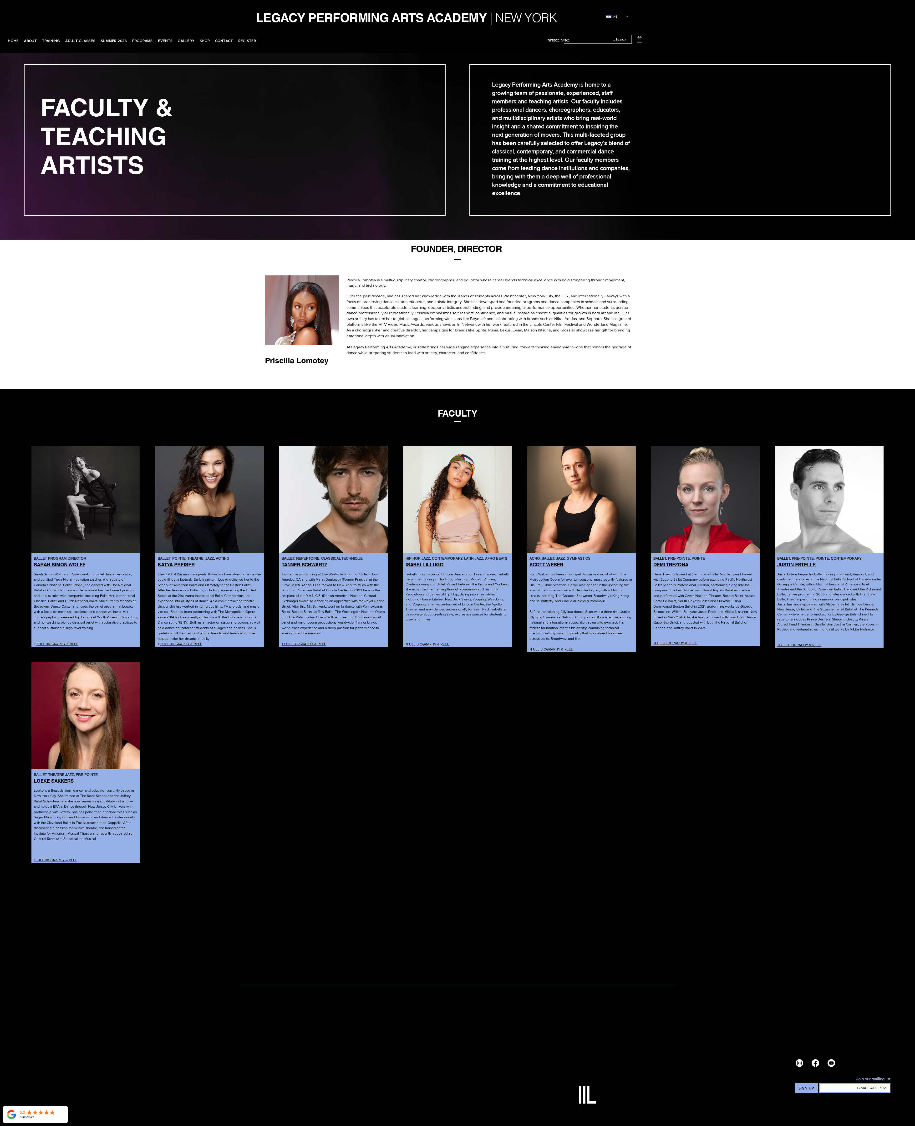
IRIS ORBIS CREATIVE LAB (867, 1103)
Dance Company (522, 1044)
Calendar (515, 1082)
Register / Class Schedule (531, 1057)
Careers (578, 1019)
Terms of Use (583, 1063)
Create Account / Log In (529, 1063)
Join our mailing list (873, 1078)
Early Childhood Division (529, 1019)
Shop (511, 1076)
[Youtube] (831, 1063)
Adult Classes (519, 1070)
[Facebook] (815, 1063)
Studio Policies (584, 1057)
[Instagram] (799, 1063)
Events (512, 1089)
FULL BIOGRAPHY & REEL (57, 644)
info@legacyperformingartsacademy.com (835, 1035)
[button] (639, 39)
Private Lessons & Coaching (533, 1038)
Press (575, 1038)
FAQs (575, 1044)
